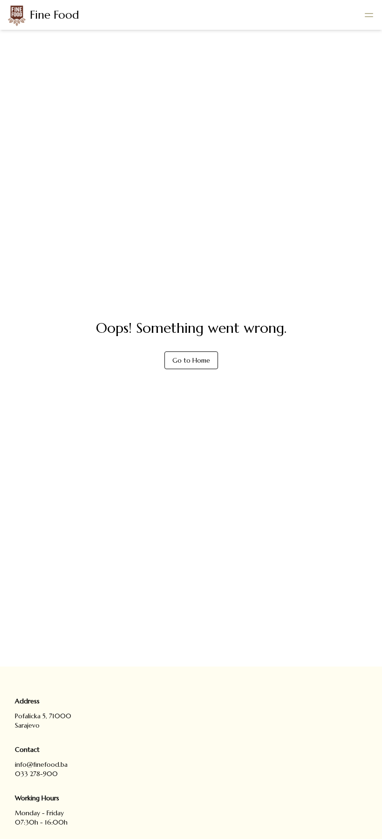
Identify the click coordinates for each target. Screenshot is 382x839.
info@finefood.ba (41, 764)
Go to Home (191, 360)
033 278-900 (36, 774)
